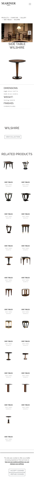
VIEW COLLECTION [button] (13, 137)
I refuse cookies (17, 474)
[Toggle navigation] (29, 4)
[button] (29, 33)
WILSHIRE (17, 19)
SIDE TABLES (8, 19)
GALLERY (23, 17)
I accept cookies (17, 471)
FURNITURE (14, 17)
